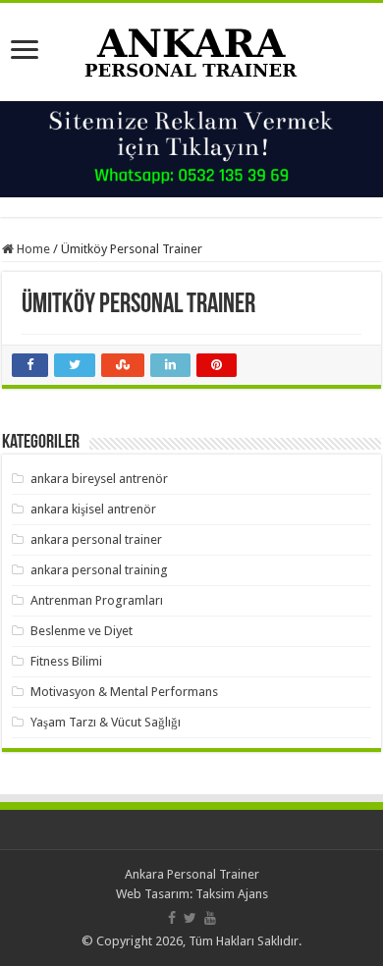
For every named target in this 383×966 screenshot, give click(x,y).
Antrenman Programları (96, 600)
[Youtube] (210, 918)
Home (32, 249)
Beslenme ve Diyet (81, 630)
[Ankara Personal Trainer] (191, 48)
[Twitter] (190, 918)
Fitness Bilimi (66, 661)
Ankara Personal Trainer (192, 874)
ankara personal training (99, 570)
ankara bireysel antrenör (99, 478)
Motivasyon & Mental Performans (124, 691)
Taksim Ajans (231, 893)
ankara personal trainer (96, 539)
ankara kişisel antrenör (93, 509)
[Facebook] (172, 918)
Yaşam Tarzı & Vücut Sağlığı (105, 722)
